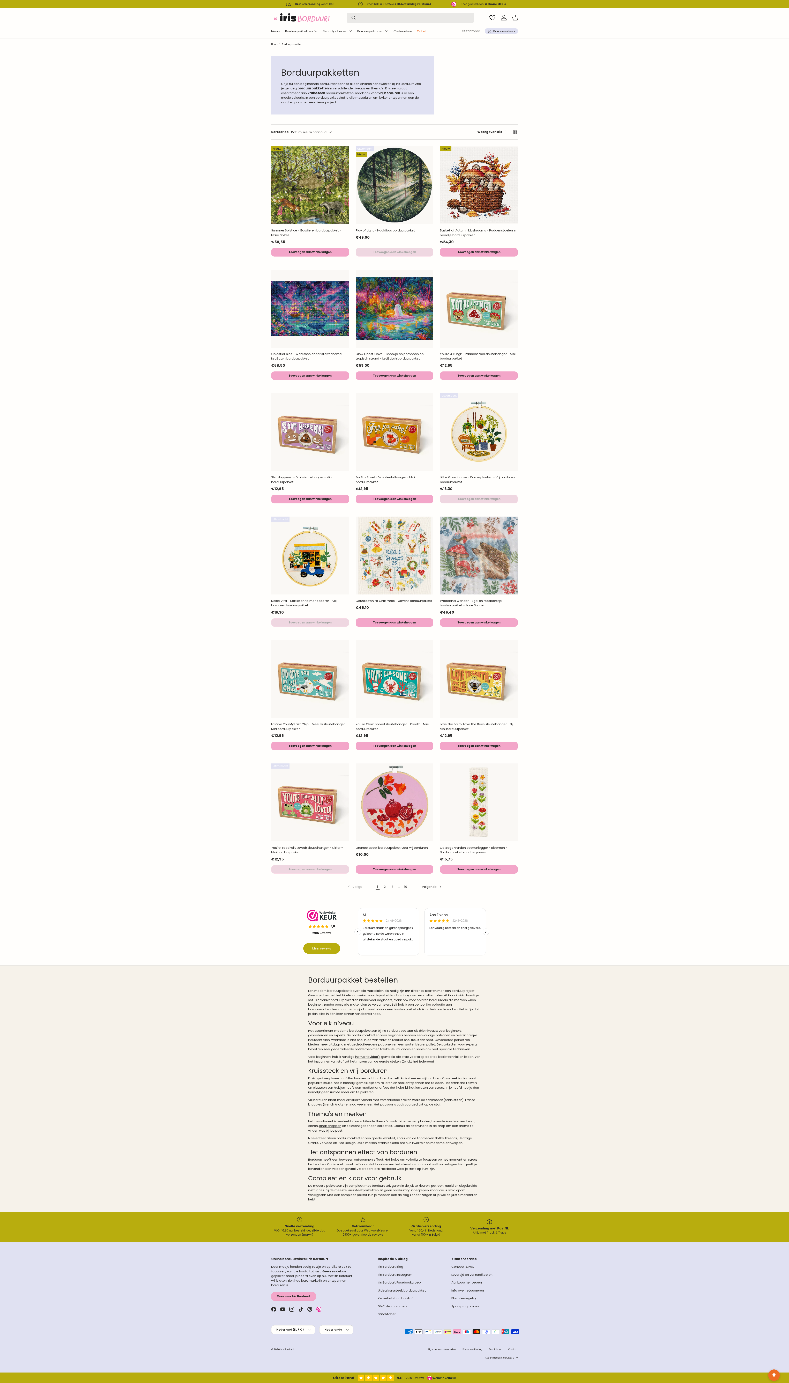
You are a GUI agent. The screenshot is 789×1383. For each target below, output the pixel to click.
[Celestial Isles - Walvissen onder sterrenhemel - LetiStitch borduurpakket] (310, 309)
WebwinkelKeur (374, 1231)
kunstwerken (455, 1121)
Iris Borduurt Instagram (395, 1274)
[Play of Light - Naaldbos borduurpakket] (395, 185)
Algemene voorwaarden (442, 1349)
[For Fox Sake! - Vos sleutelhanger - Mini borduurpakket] (395, 432)
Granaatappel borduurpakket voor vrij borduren (392, 847)
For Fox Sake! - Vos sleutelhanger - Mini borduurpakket (385, 479)
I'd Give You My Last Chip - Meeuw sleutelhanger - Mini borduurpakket (309, 726)
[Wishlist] (492, 17)
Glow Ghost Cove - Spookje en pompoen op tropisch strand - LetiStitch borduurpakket (390, 356)
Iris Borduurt (287, 1349)
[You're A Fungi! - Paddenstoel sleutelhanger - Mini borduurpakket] (479, 309)
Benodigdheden (335, 31)
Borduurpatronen (370, 31)
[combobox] (410, 18)
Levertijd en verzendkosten (472, 1274)
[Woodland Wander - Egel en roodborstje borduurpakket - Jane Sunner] (479, 555)
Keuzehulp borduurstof (395, 1298)
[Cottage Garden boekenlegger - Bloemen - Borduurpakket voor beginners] (479, 802)
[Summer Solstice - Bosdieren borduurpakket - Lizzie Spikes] (310, 185)
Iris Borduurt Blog (390, 1266)
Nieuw (275, 31)
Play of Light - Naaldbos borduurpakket (385, 230)
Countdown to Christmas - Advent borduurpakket (394, 601)
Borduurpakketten (299, 31)
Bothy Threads (446, 1138)
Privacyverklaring (472, 1349)
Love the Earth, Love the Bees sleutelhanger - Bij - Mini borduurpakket (478, 726)
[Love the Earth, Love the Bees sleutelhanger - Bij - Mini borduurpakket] (479, 679)
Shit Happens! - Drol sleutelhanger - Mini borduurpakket (301, 479)
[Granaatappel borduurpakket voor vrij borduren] (395, 802)
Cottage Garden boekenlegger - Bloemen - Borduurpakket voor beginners (473, 850)
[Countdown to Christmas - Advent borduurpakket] (395, 555)
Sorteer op (280, 132)
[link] (355, 886)
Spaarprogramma (465, 1306)
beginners (453, 1030)
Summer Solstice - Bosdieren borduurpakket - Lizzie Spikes (306, 232)
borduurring (401, 1190)
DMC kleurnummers (392, 1306)
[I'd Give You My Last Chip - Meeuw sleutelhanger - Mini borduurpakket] (310, 679)
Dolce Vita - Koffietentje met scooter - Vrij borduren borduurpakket (304, 603)
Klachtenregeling (464, 1298)
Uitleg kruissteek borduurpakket (402, 1290)
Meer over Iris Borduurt (293, 1296)
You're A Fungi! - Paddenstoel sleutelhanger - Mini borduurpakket (478, 356)
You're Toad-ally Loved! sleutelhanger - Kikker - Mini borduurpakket (307, 850)
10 (405, 887)
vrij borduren (431, 1078)
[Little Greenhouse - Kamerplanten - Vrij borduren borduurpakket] (479, 432)
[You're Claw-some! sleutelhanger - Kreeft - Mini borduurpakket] (395, 679)
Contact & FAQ (462, 1266)
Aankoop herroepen (466, 1282)
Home (274, 44)
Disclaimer (495, 1349)
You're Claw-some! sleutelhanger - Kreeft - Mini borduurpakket (392, 726)
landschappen (330, 1126)
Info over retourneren (467, 1290)
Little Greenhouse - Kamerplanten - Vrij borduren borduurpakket (477, 479)
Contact (513, 1349)
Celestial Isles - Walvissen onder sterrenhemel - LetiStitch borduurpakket (308, 356)
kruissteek (408, 1078)
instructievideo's (367, 1057)
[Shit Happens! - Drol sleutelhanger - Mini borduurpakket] (310, 432)
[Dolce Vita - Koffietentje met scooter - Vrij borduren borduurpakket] (310, 555)
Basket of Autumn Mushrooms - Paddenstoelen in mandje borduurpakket (478, 232)
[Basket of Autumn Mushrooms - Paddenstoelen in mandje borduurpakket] (479, 185)
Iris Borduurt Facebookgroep (399, 1282)
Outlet (422, 31)
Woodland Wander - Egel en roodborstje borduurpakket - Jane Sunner (471, 603)
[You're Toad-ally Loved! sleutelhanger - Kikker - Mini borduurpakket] (310, 802)
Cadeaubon (402, 31)
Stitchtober (471, 31)
